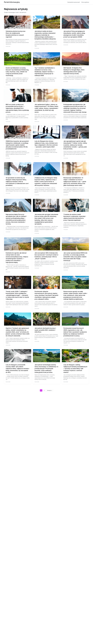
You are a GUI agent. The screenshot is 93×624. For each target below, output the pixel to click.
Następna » (49, 390)
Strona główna (85, 2)
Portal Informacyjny (12, 2)
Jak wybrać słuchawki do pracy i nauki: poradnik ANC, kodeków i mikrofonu (45, 330)
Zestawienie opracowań (73, 2)
